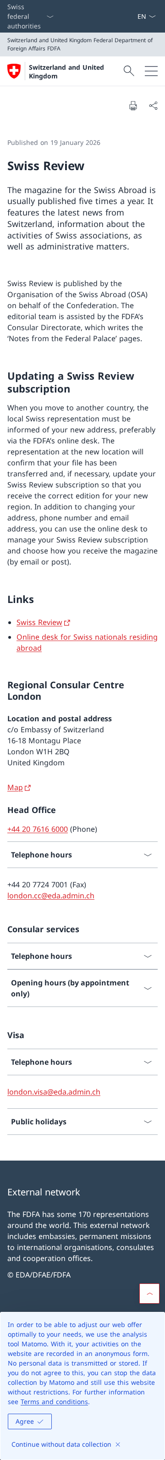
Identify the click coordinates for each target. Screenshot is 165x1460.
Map (15, 787)
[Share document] (153, 105)
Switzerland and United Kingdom (66, 71)
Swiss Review (39, 622)
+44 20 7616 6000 (37, 829)
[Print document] (133, 105)
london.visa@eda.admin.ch (53, 1092)
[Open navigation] (151, 71)
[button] (149, 1293)
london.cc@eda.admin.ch (50, 895)
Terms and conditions (54, 1401)
